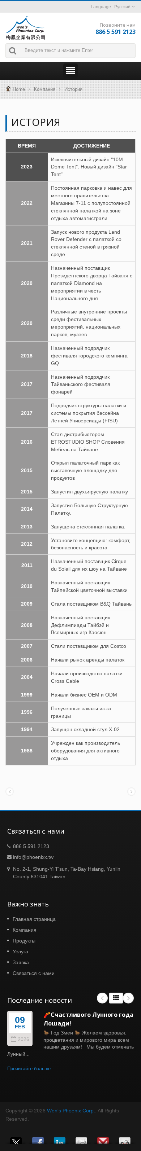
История (73, 89)
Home (19, 89)
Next (128, 998)
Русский (122, 6)
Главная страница (34, 919)
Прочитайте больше (29, 1068)
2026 (23, 1039)
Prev (102, 998)
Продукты (24, 941)
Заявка (21, 962)
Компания (44, 89)
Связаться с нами (34, 973)
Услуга (20, 951)
